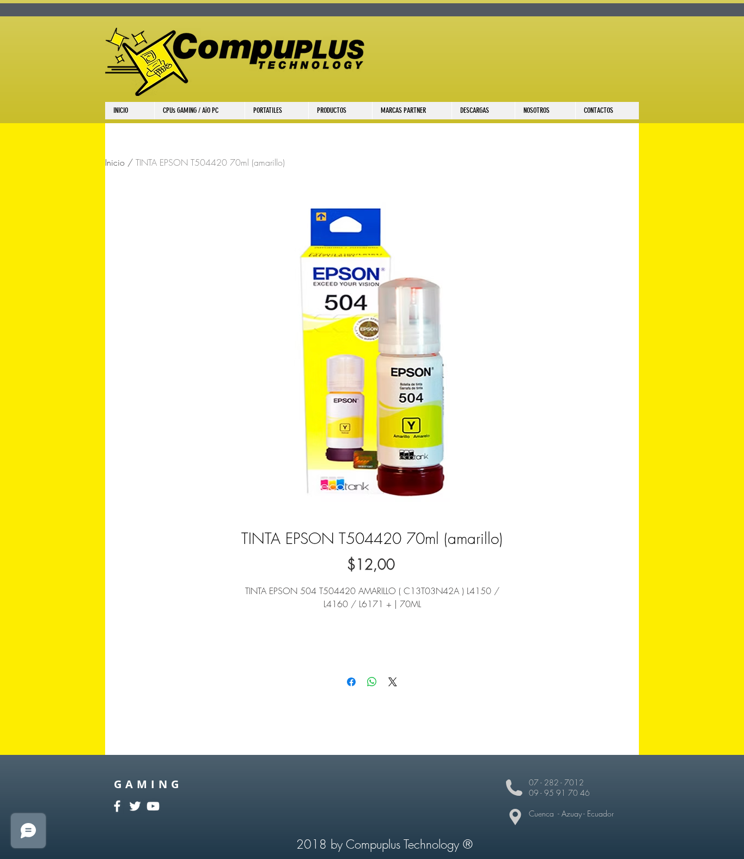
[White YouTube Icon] (153, 806)
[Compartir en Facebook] (351, 681)
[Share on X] (392, 681)
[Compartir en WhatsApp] (372, 681)
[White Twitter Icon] (135, 806)
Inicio (115, 162)
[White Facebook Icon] (117, 806)
